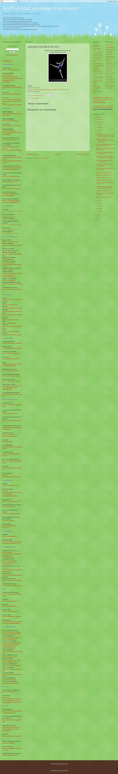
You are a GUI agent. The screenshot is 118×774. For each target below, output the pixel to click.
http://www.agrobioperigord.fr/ (10, 69)
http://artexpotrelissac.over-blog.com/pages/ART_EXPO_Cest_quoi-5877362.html (12, 132)
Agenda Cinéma (97, 48)
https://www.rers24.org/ (8, 520)
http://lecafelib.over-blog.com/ (10, 250)
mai (97, 200)
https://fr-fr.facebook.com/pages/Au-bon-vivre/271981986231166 (11, 638)
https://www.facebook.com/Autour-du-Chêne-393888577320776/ (11, 661)
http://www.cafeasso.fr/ (8, 270)
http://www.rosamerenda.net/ (10, 147)
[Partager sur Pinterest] (53, 96)
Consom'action (109, 57)
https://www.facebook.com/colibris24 (11, 736)
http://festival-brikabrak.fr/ (9, 536)
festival (107, 88)
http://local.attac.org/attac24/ (10, 485)
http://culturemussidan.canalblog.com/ (12, 311)
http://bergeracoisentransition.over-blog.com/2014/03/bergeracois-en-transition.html (11, 729)
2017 (96, 117)
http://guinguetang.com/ (8, 557)
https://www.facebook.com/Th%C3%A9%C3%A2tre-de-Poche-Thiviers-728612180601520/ (12, 387)
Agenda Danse (35, 98)
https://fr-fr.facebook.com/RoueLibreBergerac (11, 476)
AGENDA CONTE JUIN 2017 (103, 191)
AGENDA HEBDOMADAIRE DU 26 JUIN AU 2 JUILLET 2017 (105, 145)
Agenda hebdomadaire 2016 (98, 80)
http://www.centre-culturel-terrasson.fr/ (12, 335)
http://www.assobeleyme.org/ (9, 413)
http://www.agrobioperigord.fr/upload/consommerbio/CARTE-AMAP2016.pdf (12, 80)
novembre (99, 122)
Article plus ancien (83, 154)
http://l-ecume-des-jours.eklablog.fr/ (11, 665)
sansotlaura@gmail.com (99, 102)
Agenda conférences (98, 73)
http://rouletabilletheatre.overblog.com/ (12, 343)
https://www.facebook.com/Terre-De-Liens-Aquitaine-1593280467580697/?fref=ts (12, 101)
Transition (108, 79)
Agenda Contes (96, 55)
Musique (108, 71)
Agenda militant (97, 91)
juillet (98, 130)
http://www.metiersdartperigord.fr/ (11, 188)
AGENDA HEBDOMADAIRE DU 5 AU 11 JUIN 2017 (105, 169)
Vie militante (109, 85)
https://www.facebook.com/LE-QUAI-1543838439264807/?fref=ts (12, 365)
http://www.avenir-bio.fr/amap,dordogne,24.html (10, 76)
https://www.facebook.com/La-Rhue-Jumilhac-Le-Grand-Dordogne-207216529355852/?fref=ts (11, 644)
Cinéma (107, 52)
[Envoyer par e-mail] (47, 96)
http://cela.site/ (6, 697)
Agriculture (108, 45)
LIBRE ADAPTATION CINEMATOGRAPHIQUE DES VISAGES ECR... (104, 140)
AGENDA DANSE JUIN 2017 (103, 177)
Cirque (107, 54)
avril (97, 203)
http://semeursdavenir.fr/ (8, 263)
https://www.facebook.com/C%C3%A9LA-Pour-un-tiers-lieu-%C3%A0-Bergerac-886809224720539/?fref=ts (12, 700)
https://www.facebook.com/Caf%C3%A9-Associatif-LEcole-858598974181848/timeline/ (12, 275)
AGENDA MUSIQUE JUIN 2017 (104, 172)
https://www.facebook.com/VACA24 (11, 501)
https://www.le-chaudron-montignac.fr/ (12, 308)
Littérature (108, 68)
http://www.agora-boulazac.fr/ (9, 304)
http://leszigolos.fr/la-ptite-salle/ (10, 359)
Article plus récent (32, 154)
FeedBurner (15, 55)
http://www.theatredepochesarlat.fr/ (11, 381)
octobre (98, 125)
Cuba (107, 61)
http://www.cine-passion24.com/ (10, 219)
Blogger (66, 764)
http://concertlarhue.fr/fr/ (9, 648)
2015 (96, 217)
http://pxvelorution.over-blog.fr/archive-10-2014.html (9, 435)
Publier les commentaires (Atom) (41, 158)
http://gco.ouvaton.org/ (8, 743)
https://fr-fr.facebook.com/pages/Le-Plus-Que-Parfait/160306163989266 (11, 633)
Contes (107, 59)
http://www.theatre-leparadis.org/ (11, 353)
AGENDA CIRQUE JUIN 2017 (103, 180)
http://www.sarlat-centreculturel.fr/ (11, 331)
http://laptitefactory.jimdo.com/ (10, 683)
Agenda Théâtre (97, 66)
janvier (98, 211)
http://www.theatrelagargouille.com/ (11, 376)
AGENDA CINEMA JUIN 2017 (103, 197)
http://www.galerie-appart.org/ (9, 120)
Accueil (57, 154)
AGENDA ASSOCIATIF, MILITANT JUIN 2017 (105, 194)
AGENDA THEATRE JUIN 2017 (104, 175)
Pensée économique (110, 73)
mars (97, 206)
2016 (96, 214)
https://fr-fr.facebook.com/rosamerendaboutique (12, 150)
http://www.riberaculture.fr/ (9, 323)
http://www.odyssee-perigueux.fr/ (10, 320)
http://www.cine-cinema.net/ (9, 216)
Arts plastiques (109, 47)
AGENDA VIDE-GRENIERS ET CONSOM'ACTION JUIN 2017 (104, 187)
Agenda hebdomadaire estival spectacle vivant (97, 87)
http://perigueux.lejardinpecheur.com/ (12, 585)
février (98, 208)
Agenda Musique (97, 59)
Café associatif (109, 49)
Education (108, 64)
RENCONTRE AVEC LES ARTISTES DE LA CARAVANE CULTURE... (105, 157)
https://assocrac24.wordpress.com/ (11, 543)
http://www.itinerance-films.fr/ (10, 611)
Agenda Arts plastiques (96, 45)
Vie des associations (110, 82)
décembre (98, 119)
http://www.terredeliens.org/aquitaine (12, 105)
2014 (96, 220)
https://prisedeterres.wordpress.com (11, 94)
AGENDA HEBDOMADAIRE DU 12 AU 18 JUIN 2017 (105, 161)
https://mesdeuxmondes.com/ (9, 181)
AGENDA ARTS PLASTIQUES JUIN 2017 (105, 183)
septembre (99, 127)
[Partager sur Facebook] (52, 96)
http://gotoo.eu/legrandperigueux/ (11, 513)
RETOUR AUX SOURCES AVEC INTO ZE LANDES (105, 149)
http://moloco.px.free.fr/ (8, 506)
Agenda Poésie (96, 63)
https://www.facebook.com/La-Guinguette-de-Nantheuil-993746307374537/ (9, 562)
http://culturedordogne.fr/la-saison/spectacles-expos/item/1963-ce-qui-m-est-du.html (48, 89)
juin (97, 133)
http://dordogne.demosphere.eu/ (10, 601)
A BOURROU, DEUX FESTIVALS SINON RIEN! (104, 165)
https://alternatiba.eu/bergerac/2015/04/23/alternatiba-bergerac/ (12, 712)
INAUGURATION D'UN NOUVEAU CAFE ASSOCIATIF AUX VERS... (105, 135)
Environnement (109, 66)
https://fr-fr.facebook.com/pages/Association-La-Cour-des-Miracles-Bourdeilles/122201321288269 (12, 493)
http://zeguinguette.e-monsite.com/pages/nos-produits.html (12, 553)
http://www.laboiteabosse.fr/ (9, 692)
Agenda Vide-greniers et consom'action (96, 69)
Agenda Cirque (96, 52)
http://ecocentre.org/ (7, 441)
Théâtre (107, 77)
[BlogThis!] (48, 96)
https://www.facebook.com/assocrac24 (12, 541)
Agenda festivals (97, 77)
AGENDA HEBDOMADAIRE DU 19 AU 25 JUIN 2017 (105, 153)
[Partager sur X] (50, 96)
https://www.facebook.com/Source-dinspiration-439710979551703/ (11, 201)
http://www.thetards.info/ (9, 280)
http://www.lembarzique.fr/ (9, 657)
